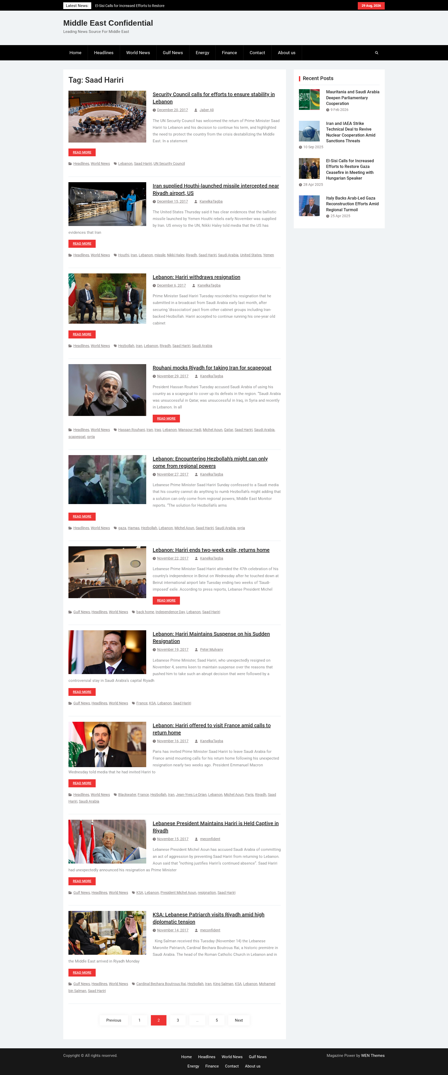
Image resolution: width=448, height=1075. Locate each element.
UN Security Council (169, 163)
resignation (207, 892)
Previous (113, 1020)
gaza (122, 528)
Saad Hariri (143, 163)
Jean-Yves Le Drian (191, 795)
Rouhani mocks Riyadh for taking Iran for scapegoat (212, 368)
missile (160, 255)
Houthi (123, 255)
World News (138, 52)
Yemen (268, 255)
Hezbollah (126, 346)
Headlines (104, 52)
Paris (249, 795)
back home (145, 612)
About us (287, 52)
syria (91, 437)
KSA (152, 703)
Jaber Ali (207, 110)
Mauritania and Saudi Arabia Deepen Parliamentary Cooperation (353, 97)
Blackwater (127, 795)
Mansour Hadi (189, 430)
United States (251, 255)
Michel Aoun (212, 430)
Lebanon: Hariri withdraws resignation (196, 277)
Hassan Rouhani (131, 430)
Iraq (158, 430)
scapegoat (77, 437)
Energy (202, 52)
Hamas (133, 528)
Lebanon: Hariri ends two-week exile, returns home (211, 550)
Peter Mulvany (211, 649)
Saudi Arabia (228, 255)
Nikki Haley (175, 255)
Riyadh (191, 255)
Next (239, 1020)
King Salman (223, 984)
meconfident (210, 839)
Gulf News (173, 52)
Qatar (228, 430)
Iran (134, 255)
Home (75, 52)
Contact (257, 52)
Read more (82, 152)
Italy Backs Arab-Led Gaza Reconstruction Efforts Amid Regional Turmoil (352, 204)
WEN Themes (373, 1055)
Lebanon (125, 163)
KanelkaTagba (211, 201)
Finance (229, 52)
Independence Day (170, 612)
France (142, 703)
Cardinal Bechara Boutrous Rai (161, 984)
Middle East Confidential (108, 23)
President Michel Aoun (178, 892)
